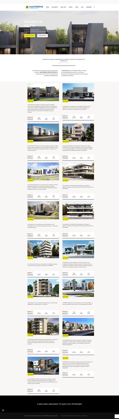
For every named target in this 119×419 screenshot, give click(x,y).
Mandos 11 (29, 234)
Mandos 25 (30, 389)
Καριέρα (70, 7)
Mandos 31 (65, 195)
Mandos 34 (30, 195)
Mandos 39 (30, 117)
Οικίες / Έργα (63, 7)
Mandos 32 (65, 272)
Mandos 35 (65, 156)
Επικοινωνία (88, 7)
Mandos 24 (65, 350)
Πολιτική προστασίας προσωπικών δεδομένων (67, 415)
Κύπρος (76, 7)
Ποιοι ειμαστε (55, 7)
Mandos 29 (65, 233)
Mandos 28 (30, 349)
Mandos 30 (65, 311)
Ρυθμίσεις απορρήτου (84, 415)
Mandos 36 (30, 156)
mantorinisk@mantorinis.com (70, 1)
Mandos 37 (65, 115)
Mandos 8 (29, 272)
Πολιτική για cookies (77, 415)
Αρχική (47, 7)
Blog (82, 7)
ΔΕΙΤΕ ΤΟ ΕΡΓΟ (29, 35)
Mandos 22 (65, 373)
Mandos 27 (30, 311)
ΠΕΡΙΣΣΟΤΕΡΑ (30, 119)
